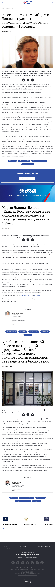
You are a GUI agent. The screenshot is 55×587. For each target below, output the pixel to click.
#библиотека (40, 497)
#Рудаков (36, 501)
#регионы (22, 331)
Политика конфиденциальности (27, 572)
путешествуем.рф (27, 295)
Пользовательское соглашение (27, 571)
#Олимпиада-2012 (24, 160)
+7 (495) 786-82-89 (27, 554)
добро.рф (37, 295)
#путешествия (33, 331)
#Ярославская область (27, 497)
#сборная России (27, 164)
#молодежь (45, 331)
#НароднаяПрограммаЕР (23, 501)
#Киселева (12, 160)
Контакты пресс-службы (26, 548)
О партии (5, 546)
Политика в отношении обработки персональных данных (27, 573)
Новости (19, 7)
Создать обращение (27, 178)
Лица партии (23, 546)
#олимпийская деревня (39, 160)
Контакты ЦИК (6, 548)
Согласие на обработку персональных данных (27, 574)
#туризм (27, 334)
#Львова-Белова (11, 331)
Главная (3, 7)
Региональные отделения (43, 546)
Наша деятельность (11, 7)
